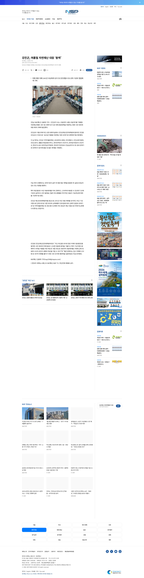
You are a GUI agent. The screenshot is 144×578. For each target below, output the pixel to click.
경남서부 (84, 540)
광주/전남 (34, 530)
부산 (59, 525)
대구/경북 (84, 525)
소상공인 (47, 19)
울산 (84, 530)
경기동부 (110, 530)
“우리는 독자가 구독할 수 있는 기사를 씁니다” (72, 2)
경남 (59, 540)
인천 (110, 525)
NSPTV (59, 19)
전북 (34, 540)
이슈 (53, 19)
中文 (115, 6)
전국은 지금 (30, 19)
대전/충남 (59, 530)
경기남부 (34, 535)
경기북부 (59, 535)
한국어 (102, 6)
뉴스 (23, 19)
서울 (34, 525)
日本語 (111, 6)
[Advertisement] (130, 74)
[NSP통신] (72, 12)
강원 (84, 535)
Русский (120, 6)
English (106, 6)
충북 (110, 535)
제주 (110, 540)
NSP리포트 (39, 19)
